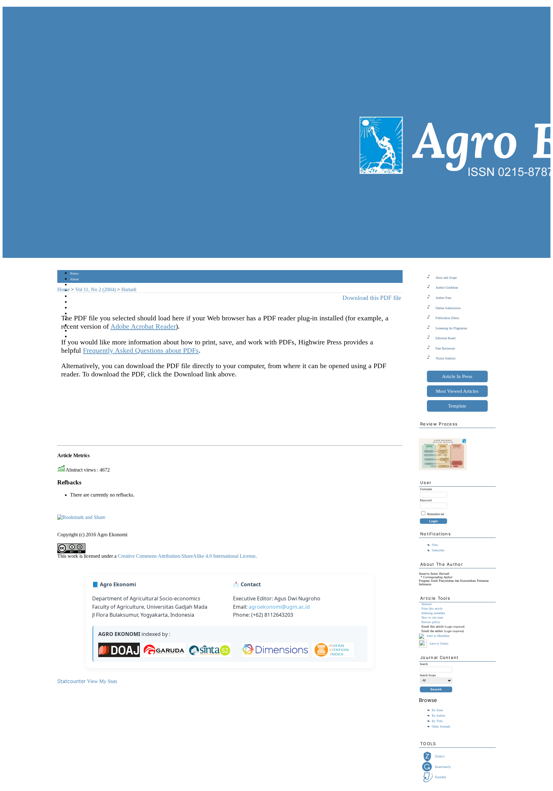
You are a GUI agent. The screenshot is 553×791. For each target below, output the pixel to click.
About (74, 279)
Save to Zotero (438, 643)
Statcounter (71, 681)
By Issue (437, 710)
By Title (437, 721)
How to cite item (432, 617)
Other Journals (441, 726)
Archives (76, 308)
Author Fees (443, 298)
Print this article (431, 608)
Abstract (426, 604)
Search (74, 296)
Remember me (435, 514)
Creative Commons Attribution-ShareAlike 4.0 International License (186, 556)
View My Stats (102, 681)
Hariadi (128, 289)
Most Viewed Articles (457, 391)
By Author (438, 715)
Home (74, 273)
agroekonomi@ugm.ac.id (279, 606)
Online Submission (448, 308)
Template (457, 405)
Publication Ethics (447, 318)
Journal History (81, 331)
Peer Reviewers (445, 348)
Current (75, 302)
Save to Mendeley (438, 636)
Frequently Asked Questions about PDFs (141, 350)
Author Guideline (447, 287)
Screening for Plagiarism (451, 328)
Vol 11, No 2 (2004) (95, 289)
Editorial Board (445, 338)
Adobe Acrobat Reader (143, 326)
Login (74, 285)
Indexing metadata (433, 613)
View (435, 545)
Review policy (430, 622)
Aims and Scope (446, 277)
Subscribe (438, 550)
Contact (75, 337)
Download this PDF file (371, 297)
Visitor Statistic (446, 358)
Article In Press (457, 376)
